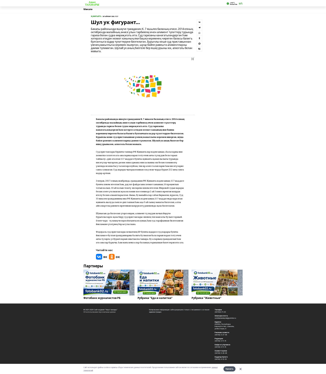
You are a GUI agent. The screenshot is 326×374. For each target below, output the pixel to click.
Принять (229, 369)
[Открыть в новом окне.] (101, 257)
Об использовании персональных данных (99, 312)
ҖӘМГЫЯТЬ (96, 16)
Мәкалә (87, 9)
